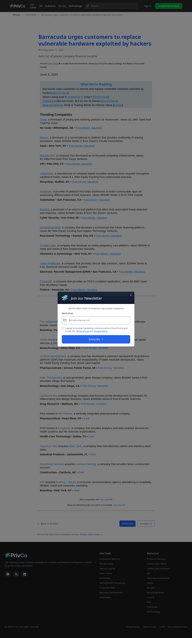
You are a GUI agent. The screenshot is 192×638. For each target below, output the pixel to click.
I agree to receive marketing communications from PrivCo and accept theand (96, 330)
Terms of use (82, 331)
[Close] (131, 295)
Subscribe (94, 339)
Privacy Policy (100, 331)
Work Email (67, 313)
